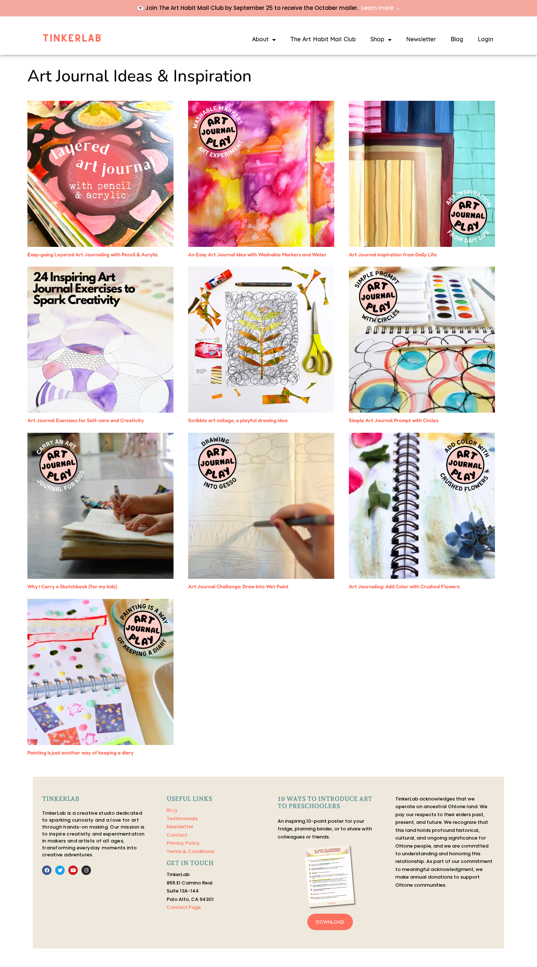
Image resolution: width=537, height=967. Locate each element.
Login (485, 40)
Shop (377, 40)
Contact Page (184, 907)
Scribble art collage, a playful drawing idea (237, 420)
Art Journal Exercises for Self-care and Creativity (85, 420)
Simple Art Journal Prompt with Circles (393, 420)
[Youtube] (73, 870)
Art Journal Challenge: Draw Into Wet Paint (238, 586)
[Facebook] (47, 870)
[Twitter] (60, 870)
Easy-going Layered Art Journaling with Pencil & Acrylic (92, 254)
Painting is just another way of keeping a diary (80, 752)
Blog (457, 40)
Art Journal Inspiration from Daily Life (393, 254)
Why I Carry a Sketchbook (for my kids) (72, 586)
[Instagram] (86, 870)
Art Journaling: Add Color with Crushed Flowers (404, 586)
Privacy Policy (183, 843)
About (260, 40)
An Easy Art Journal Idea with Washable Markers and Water (257, 254)
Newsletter (421, 40)
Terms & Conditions (190, 851)
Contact (177, 835)
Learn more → (380, 8)
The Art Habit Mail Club (323, 40)
